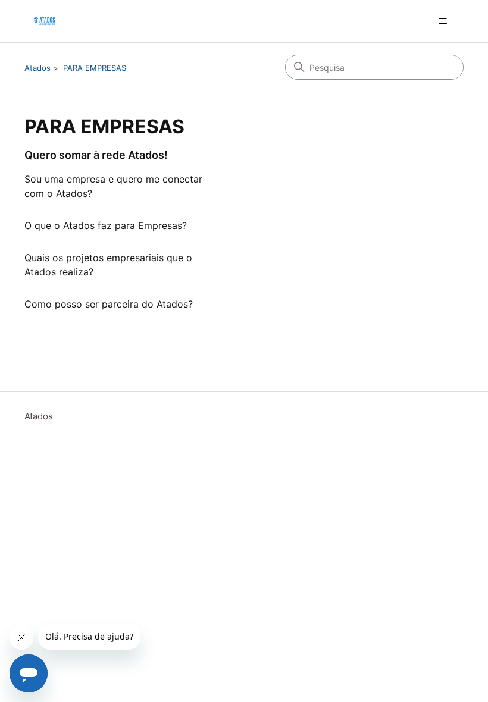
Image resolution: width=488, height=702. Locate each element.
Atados (37, 68)
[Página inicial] (44, 21)
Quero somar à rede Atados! (96, 155)
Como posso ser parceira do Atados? (108, 304)
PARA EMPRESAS (94, 68)
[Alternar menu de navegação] (442, 21)
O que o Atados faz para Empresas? (105, 225)
